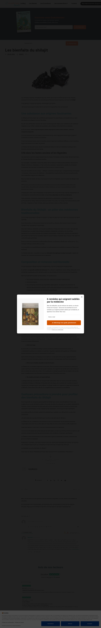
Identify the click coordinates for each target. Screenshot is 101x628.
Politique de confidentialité (57, 329)
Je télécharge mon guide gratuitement (64, 322)
